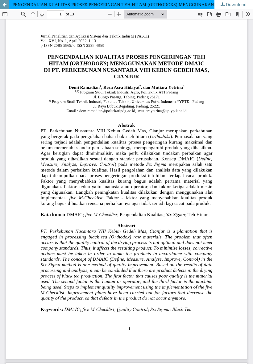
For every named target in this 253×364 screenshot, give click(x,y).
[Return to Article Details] (4, 4)
